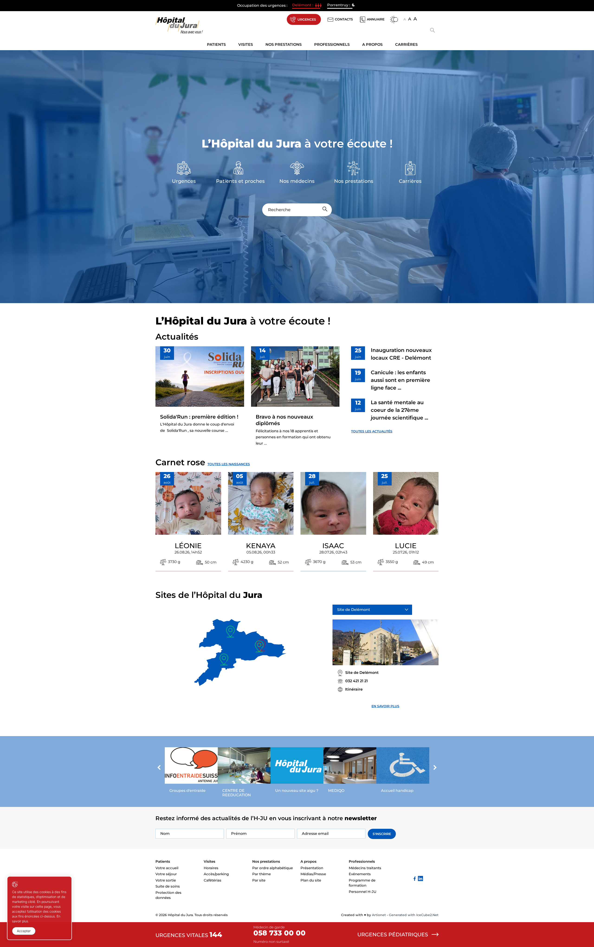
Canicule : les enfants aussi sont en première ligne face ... (400, 380)
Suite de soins (167, 886)
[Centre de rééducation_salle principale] (244, 773)
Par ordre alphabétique (272, 868)
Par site (258, 880)
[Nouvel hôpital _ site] (297, 771)
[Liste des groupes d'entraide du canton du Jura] (191, 771)
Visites (245, 44)
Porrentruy (340, 5)
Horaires (211, 868)
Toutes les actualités (371, 431)
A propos (372, 44)
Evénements (360, 874)
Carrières (406, 44)
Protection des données (168, 895)
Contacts (344, 19)
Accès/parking (216, 874)
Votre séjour (166, 874)
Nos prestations (283, 44)
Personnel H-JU (362, 891)
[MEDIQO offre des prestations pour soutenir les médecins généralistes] (349, 771)
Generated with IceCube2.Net (414, 915)
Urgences (306, 19)
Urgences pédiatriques (392, 934)
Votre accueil (166, 868)
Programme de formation (362, 883)
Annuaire (375, 19)
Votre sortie (165, 880)
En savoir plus (385, 706)
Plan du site (310, 880)
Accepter (24, 931)
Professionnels (332, 44)
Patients (216, 44)
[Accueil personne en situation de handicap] (402, 771)
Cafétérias (212, 880)
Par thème (261, 874)
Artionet (379, 915)
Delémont (306, 5)
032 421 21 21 (356, 681)
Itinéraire (354, 689)
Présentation (311, 868)
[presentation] (159, 768)
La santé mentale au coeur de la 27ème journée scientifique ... (399, 410)
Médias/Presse (313, 874)
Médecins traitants (365, 868)
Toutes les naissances (228, 464)
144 (216, 934)
